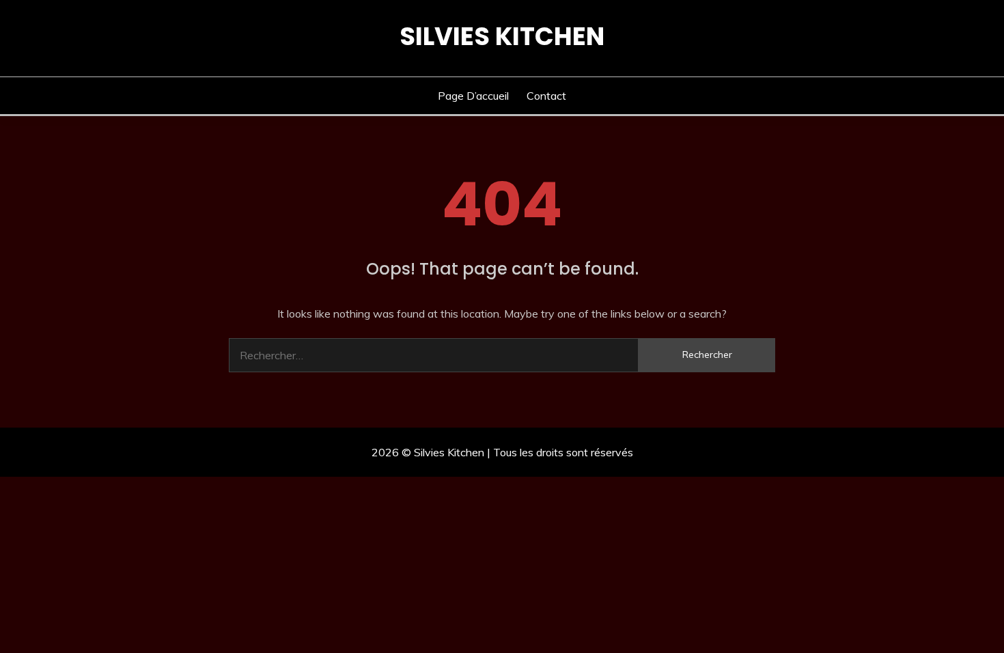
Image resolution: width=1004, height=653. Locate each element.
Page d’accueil (473, 95)
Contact (546, 95)
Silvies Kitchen (502, 36)
